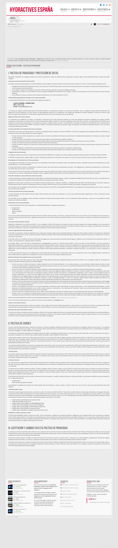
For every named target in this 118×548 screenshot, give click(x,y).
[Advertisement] (59, 43)
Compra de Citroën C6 (20, 509)
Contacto (75, 9)
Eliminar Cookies (65, 491)
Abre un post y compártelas (61, 60)
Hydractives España (31, 10)
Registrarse (103, 9)
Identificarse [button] (89, 9)
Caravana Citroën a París (67, 500)
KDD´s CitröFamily (66, 503)
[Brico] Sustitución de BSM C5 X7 (23, 503)
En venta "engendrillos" (20, 485)
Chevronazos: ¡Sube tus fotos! (69, 494)
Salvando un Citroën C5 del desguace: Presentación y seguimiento (31, 491)
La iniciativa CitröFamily (67, 506)
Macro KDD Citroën (67, 497)
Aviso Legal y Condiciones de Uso (70, 485)
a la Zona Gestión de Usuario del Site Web (66, 297)
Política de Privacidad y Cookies (70, 488)
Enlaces (64, 9)
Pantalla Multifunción (20, 497)
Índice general (12, 24)
